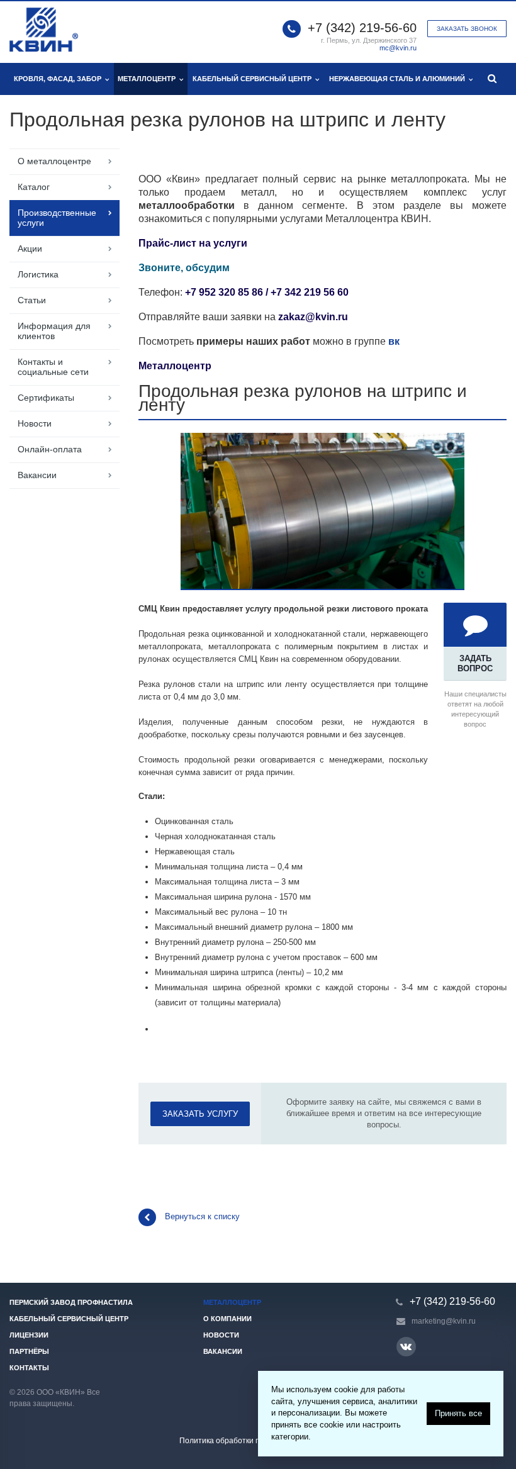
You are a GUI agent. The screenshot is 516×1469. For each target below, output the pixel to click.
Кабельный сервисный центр (254, 78)
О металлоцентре (54, 161)
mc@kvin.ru (398, 48)
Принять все (458, 1413)
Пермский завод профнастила (71, 1302)
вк (394, 341)
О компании (227, 1318)
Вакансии (37, 475)
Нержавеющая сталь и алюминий (399, 78)
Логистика (38, 274)
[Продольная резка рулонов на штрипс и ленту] (322, 439)
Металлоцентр (148, 78)
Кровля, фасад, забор (59, 78)
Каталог (34, 187)
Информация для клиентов (54, 331)
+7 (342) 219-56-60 (362, 28)
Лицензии (28, 1335)
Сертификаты (46, 398)
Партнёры (29, 1351)
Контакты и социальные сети (53, 367)
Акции (30, 248)
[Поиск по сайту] (492, 79)
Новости (35, 423)
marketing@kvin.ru (444, 1321)
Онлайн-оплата (50, 449)
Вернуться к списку (202, 1216)
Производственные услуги (57, 218)
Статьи (32, 300)
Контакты (29, 1367)
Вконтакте (406, 1346)
